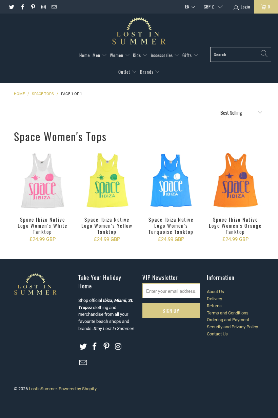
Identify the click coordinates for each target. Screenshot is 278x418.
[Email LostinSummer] (54, 6)
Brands (147, 71)
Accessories (162, 55)
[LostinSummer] (139, 32)
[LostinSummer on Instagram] (43, 6)
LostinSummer (43, 388)
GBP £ (209, 6)
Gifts (187, 55)
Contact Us (217, 333)
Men (97, 55)
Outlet (125, 71)
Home (84, 55)
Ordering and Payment (228, 319)
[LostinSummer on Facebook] (22, 6)
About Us (215, 291)
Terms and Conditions (228, 312)
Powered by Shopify (78, 388)
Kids (137, 55)
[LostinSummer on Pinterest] (33, 6)
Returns (214, 305)
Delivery (214, 298)
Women (117, 55)
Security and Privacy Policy (232, 326)
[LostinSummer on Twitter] (11, 6)
